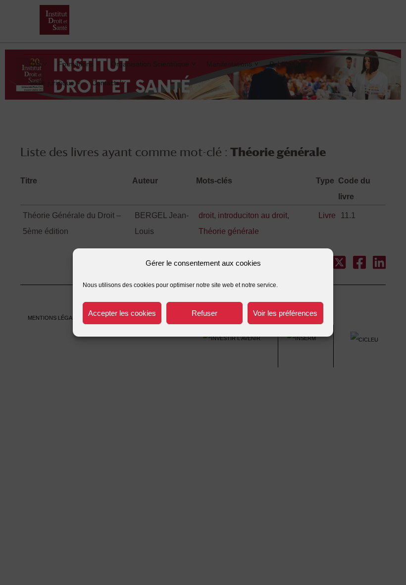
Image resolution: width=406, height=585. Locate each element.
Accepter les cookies (122, 313)
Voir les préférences (285, 313)
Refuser (204, 313)
